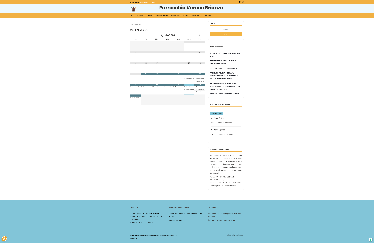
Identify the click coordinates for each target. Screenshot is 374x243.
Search (226, 34)
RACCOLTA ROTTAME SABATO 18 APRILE (224, 94)
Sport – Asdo (196, 15)
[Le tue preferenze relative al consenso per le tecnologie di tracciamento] (370, 239)
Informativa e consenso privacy (224, 220)
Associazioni (175, 15)
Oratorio (185, 15)
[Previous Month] (135, 35)
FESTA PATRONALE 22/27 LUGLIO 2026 (224, 68)
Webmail (152, 2)
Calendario (208, 15)
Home (132, 15)
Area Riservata (144, 2)
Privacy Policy (231, 235)
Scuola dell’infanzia (162, 15)
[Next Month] (199, 35)
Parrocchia (140, 15)
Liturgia (150, 15)
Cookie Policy (239, 235)
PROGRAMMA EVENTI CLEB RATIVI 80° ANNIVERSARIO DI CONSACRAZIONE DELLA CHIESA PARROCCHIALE (225, 86)
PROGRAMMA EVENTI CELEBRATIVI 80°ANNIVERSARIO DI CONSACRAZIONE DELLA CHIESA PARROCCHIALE (224, 76)
